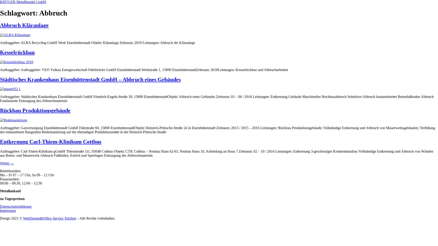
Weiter (7, 163)
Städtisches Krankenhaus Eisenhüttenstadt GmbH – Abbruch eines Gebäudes (90, 79)
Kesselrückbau (17, 52)
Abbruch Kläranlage (24, 25)
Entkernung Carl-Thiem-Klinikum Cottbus (50, 142)
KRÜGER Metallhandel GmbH (23, 2)
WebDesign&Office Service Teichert (49, 218)
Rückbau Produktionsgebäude (35, 110)
